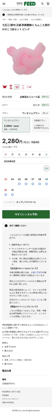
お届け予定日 (36, 272)
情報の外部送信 (8, 402)
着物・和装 (12, 19)
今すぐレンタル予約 (26, 214)
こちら (37, 299)
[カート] (48, 4)
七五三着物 (24, 19)
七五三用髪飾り (36, 19)
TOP (4, 19)
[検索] (42, 4)
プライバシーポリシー (10, 399)
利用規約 (5, 395)
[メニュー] (4, 4)
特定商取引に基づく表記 (11, 392)
